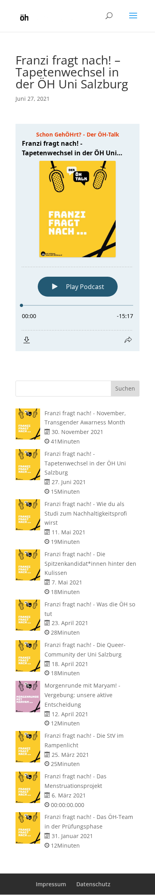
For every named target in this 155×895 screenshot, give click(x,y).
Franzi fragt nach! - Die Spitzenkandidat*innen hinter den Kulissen (90, 563)
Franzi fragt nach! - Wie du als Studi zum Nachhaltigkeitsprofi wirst (86, 513)
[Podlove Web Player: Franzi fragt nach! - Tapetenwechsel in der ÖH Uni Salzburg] (77, 237)
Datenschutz (93, 884)
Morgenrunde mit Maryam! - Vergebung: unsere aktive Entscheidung (82, 695)
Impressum (51, 884)
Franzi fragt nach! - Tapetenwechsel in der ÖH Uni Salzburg (85, 463)
